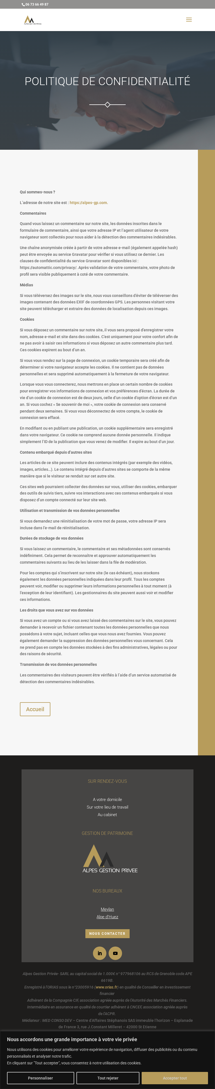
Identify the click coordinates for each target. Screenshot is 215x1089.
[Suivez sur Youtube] (115, 953)
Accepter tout (175, 1078)
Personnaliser (40, 1078)
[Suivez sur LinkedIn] (99, 953)
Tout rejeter (107, 1078)
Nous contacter (107, 934)
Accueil (35, 709)
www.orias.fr (106, 987)
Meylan (107, 909)
